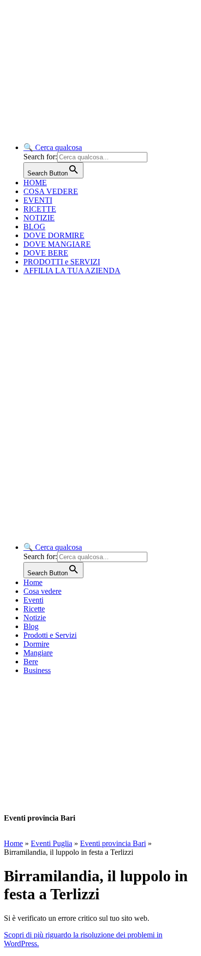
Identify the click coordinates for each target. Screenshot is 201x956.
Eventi (33, 600)
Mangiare (38, 653)
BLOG (34, 226)
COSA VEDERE (50, 191)
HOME (35, 182)
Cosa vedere (42, 591)
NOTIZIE (39, 218)
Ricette (34, 609)
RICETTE (39, 209)
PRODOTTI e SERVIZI (61, 262)
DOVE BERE (45, 253)
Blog (31, 626)
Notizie (34, 617)
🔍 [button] (52, 147)
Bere (30, 661)
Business (37, 670)
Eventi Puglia (51, 843)
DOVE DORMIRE (53, 235)
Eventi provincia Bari (113, 843)
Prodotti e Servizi (50, 635)
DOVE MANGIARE (57, 244)
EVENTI (37, 200)
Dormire (36, 644)
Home (32, 582)
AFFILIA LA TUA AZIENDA (72, 270)
